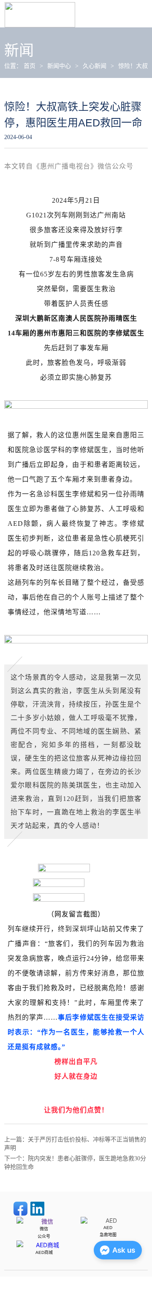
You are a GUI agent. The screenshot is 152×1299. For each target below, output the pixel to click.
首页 (29, 66)
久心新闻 (94, 66)
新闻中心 (59, 66)
